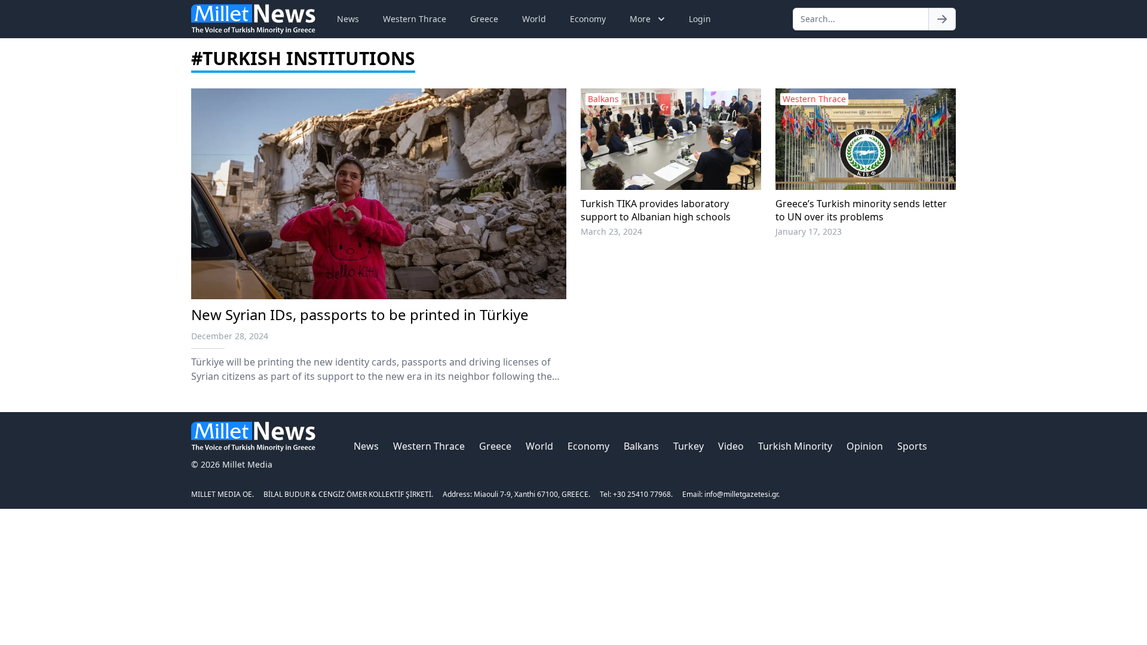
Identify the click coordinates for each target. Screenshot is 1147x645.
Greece (484, 18)
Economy (588, 18)
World (534, 18)
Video (731, 446)
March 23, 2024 (611, 231)
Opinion (865, 446)
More (640, 18)
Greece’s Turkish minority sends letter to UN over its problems (861, 210)
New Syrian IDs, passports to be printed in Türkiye (360, 314)
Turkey (688, 446)
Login (700, 18)
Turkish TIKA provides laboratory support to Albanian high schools (656, 210)
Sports (912, 446)
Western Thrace (414, 18)
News (348, 18)
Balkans (641, 446)
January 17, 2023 (808, 231)
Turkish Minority (795, 446)
